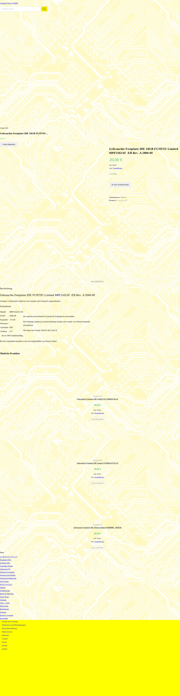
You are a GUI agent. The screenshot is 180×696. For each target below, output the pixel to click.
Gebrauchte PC (5, 569)
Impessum (5, 635)
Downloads (4, 618)
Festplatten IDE (122, 200)
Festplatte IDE (5, 563)
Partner (4, 642)
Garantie (5, 639)
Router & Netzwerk (7, 594)
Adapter (3, 588)
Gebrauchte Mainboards (8, 578)
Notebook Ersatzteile (7, 572)
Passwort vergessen (6, 615)
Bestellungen (4, 609)
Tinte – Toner (5, 603)
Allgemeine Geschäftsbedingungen (14, 625)
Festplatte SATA (5, 560)
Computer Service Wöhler (9, 3)
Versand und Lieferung (10, 622)
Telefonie (3, 600)
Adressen (3, 612)
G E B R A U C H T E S (8, 557)
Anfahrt (4, 649)
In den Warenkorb (9, 144)
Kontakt (4, 645)
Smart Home (4, 597)
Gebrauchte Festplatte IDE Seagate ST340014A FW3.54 (97, 463)
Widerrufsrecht (7, 632)
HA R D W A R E (6, 585)
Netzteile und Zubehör (8, 575)
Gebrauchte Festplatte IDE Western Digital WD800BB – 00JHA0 (97, 528)
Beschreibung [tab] (97, 281)
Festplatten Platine (6, 566)
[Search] (44, 8)
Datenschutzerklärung (9, 628)
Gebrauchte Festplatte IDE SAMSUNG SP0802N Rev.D (97, 399)
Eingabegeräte (5, 591)
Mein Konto (4, 606)
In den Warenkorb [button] (97, 419)
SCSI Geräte (4, 581)
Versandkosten (117, 168)
